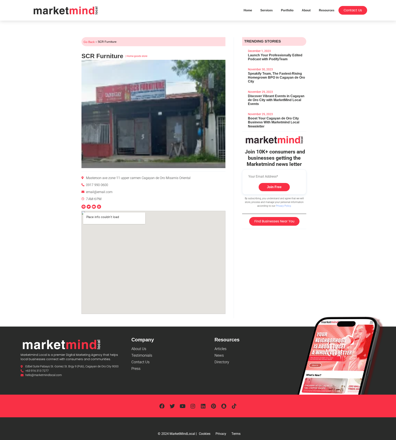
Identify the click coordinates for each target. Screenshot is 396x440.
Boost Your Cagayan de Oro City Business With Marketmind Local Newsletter (273, 122)
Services (266, 10)
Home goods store (137, 56)
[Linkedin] (99, 207)
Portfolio (287, 10)
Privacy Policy (283, 205)
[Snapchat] (224, 406)
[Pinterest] (213, 406)
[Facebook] (162, 406)
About (306, 10)
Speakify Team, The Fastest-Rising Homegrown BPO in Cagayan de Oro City (276, 77)
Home (248, 10)
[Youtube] (182, 406)
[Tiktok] (234, 406)
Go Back (89, 42)
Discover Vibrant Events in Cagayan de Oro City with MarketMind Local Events (276, 100)
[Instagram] (193, 406)
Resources (326, 10)
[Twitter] (172, 406)
